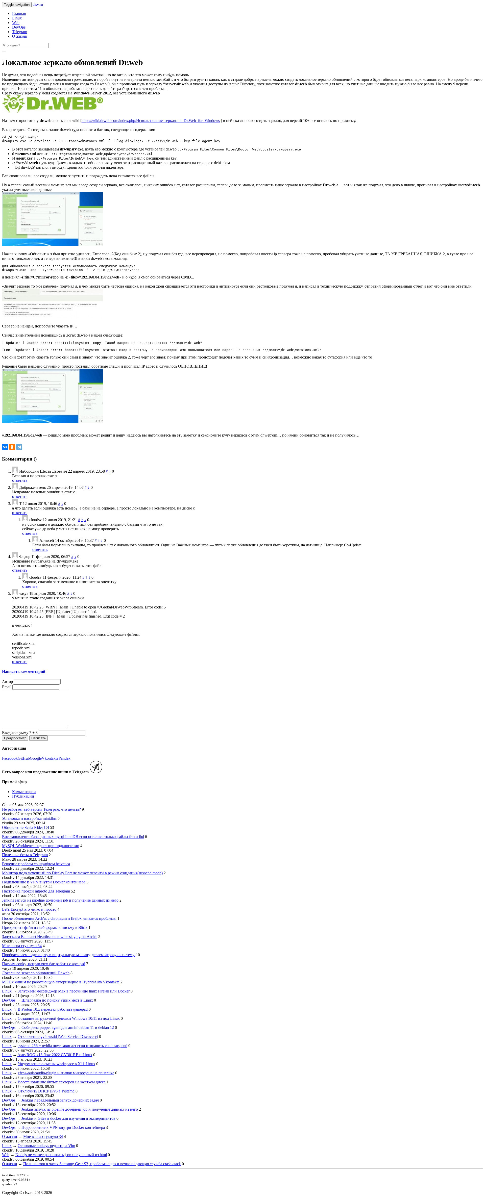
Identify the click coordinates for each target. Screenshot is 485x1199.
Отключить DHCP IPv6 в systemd (46, 1091)
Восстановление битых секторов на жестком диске (62, 1082)
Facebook (10, 758)
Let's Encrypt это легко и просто (29, 909)
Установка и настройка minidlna (29, 818)
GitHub (24, 758)
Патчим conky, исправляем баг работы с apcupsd (43, 964)
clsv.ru (38, 4)
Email (6, 687)
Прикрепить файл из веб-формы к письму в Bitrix (44, 927)
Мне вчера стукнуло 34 (22, 945)
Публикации (23, 796)
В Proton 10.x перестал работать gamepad (53, 1009)
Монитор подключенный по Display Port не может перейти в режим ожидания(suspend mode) (82, 873)
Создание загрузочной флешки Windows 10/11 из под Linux (69, 1018)
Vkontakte (50, 758)
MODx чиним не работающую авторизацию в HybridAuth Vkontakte (60, 982)
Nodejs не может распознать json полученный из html (61, 1155)
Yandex (64, 758)
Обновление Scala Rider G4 (25, 827)
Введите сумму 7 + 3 (20, 732)
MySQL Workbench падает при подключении (40, 846)
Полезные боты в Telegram (25, 855)
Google (36, 758)
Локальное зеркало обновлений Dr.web (35, 973)
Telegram (19, 32)
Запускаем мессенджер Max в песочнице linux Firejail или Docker (74, 991)
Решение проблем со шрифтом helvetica (36, 864)
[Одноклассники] (12, 447)
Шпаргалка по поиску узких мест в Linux (57, 1000)
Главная (19, 13)
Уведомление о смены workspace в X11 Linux (56, 1064)
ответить (19, 480)
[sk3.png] (52, 421)
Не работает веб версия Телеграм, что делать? (41, 809)
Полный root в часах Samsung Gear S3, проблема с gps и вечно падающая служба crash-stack (102, 1164)
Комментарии (24, 791)
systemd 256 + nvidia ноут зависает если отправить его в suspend (72, 1045)
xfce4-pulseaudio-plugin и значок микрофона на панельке (66, 1073)
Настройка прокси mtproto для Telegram (36, 891)
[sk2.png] (52, 317)
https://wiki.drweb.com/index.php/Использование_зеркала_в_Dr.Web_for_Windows (151, 120)
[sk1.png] (52, 245)
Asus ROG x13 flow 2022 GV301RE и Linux (54, 1055)
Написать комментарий (23, 671)
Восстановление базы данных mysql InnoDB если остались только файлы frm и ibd (73, 836)
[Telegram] (19, 447)
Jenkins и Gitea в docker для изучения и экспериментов (68, 1118)
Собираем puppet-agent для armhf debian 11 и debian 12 (67, 1027)
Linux (17, 18)
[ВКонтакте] (5, 447)
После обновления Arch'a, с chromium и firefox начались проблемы (59, 918)
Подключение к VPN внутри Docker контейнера (43, 882)
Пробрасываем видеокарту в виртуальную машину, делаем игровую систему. (68, 955)
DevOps (19, 27)
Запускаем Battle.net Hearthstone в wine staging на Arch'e (49, 936)
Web (15, 22)
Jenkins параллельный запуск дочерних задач (60, 1100)
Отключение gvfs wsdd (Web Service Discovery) (58, 1036)
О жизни (19, 36)
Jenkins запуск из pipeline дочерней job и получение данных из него (60, 900)
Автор (7, 681)
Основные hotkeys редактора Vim (46, 1145)
